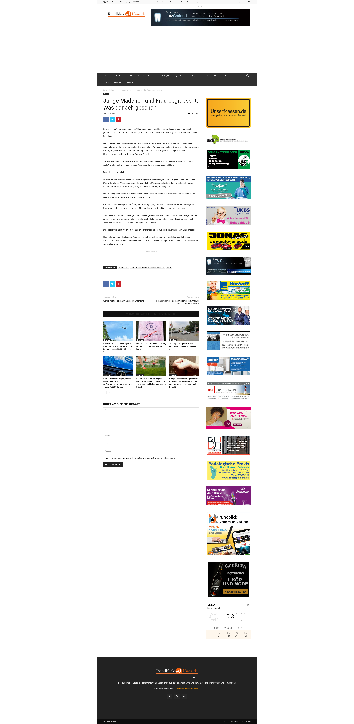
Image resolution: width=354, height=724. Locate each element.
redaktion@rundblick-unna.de (187, 688)
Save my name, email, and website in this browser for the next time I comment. (140, 458)
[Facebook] (240, 2)
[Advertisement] (177, 51)
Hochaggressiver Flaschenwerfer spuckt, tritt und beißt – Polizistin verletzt (177, 302)
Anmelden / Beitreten (152, 2)
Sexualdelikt (123, 267)
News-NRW (206, 76)
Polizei (111, 90)
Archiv (202, 2)
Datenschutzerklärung (189, 2)
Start (105, 90)
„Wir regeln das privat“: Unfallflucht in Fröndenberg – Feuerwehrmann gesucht (184, 346)
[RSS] (244, 2)
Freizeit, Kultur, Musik (163, 76)
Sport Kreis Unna (181, 76)
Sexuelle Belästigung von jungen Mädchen (147, 267)
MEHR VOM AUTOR (165, 314)
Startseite (108, 76)
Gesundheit (147, 76)
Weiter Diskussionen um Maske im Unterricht (123, 301)
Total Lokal (120, 76)
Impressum (174, 2)
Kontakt (165, 2)
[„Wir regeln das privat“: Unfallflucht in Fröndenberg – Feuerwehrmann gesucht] (184, 331)
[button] (247, 76)
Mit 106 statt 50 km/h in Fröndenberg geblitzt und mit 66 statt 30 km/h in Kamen (151, 346)
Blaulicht (133, 76)
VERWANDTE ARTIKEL (138, 314)
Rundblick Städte (231, 76)
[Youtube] (249, 2)
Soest (169, 267)
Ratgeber (195, 76)
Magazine (217, 76)
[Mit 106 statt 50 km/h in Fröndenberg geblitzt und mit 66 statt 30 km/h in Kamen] (151, 331)
